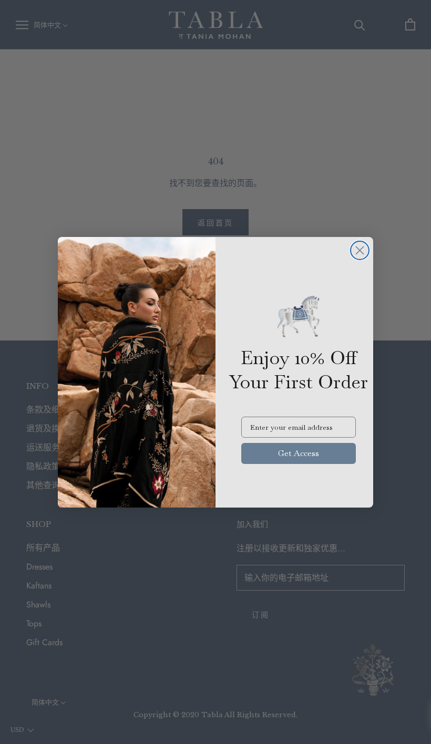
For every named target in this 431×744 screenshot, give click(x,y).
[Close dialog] (360, 250)
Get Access (298, 453)
